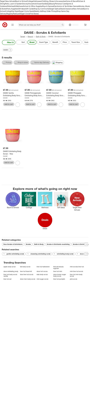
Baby (47, 4)
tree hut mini (57, 271)
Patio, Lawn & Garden (13, 4)
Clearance (69, 9)
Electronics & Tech (61, 6)
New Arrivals (78, 9)
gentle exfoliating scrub (15, 254)
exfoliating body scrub (65, 254)
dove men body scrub (27, 279)
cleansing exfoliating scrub (40, 254)
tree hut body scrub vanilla (10, 275)
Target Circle (25, 14)
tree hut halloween (43, 266)
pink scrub (73, 279)
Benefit (55, 42)
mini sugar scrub (42, 279)
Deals (62, 9)
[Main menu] (12, 24)
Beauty (52, 4)
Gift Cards (29, 9)
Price (65, 42)
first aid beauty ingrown (58, 267)
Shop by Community (41, 9)
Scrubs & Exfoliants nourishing (58, 244)
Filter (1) (10, 42)
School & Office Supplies (32, 6)
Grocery (25, 4)
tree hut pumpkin (59, 279)
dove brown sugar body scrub (59, 275)
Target (22, 36)
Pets (9, 6)
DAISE (5, 98)
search (63, 25)
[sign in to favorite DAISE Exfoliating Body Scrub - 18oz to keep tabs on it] (17, 163)
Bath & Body (41, 36)
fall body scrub (25, 266)
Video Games (73, 6)
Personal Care (60, 4)
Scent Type (43, 42)
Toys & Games (48, 6)
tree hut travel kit (26, 271)
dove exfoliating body (11, 271)
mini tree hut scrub (76, 271)
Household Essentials (36, 4)
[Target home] (4, 24)
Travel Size (75, 42)
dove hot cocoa (42, 271)
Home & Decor (71, 1)
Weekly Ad (38, 11)
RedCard (16, 14)
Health (13, 6)
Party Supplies (12, 9)
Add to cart (8, 104)
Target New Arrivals (7, 1)
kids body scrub (42, 274)
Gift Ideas (21, 9)
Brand (32, 42)
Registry (9, 14)
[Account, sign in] (74, 24)
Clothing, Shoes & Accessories (54, 1)
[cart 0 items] (85, 24)
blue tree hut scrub (26, 274)
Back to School (21, 1)
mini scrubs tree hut (77, 266)
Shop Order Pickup (49, 11)
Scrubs (28, 244)
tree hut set (7, 279)
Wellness (19, 6)
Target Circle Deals (26, 11)
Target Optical (54, 9)
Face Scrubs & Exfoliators (12, 244)
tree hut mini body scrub (76, 275)
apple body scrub (10, 266)
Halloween (37, 1)
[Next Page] (86, 42)
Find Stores (34, 14)
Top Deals (15, 11)
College (30, 1)
